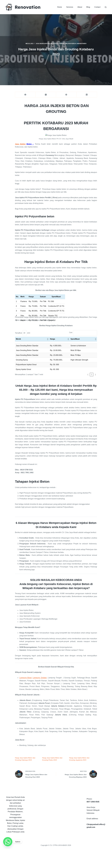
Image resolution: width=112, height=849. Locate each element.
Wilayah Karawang (57, 43)
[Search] (105, 7)
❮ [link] (88, 374)
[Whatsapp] (7, 841)
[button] (47, 339)
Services (69, 7)
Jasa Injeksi (21, 144)
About (79, 7)
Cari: (71, 332)
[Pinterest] (66, 94)
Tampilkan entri (22, 333)
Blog (88, 7)
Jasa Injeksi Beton (43, 43)
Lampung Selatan (40, 678)
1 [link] (91, 374)
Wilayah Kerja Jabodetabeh (75, 43)
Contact (97, 7)
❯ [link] (95, 374)
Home (59, 7)
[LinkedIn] (87, 94)
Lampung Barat (25, 678)
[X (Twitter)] (46, 94)
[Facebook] (25, 94)
